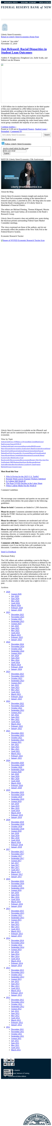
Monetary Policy (35, 460)
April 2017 (15, 870)
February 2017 (17, 874)
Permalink (5, 131)
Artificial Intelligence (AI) (8, 441)
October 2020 (16, 767)
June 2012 (15, 1013)
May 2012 (15, 1016)
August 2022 (16, 712)
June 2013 (15, 984)
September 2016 (17, 888)
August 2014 (16, 949)
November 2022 (17, 706)
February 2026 (17, 608)
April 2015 (15, 929)
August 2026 (16, 594)
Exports (43, 448)
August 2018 (16, 831)
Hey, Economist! (24, 453)
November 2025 (17, 617)
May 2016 (15, 897)
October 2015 (16, 915)
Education (8, 448)
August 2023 (16, 683)
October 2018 (16, 826)
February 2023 (17, 697)
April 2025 (15, 633)
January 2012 (16, 1025)
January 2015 (16, 936)
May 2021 (15, 749)
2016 (8, 879)
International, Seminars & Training (18, 1073)
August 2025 (16, 624)
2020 (8, 760)
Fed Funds (9, 451)
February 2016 (17, 904)
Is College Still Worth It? (16, 481)
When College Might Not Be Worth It (21, 486)
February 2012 (17, 1022)
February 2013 (17, 993)
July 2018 (15, 833)
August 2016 (16, 890)
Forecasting (16, 453)
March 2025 (16, 635)
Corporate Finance (9, 444)
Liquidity (7, 460)
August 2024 (16, 653)
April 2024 (15, 662)
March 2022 (16, 724)
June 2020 (15, 776)
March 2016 (16, 902)
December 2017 (17, 851)
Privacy (10, 1100)
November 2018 (17, 824)
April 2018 (15, 840)
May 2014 (15, 956)
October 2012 (16, 1004)
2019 (8, 790)
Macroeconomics (15, 460)
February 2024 (17, 667)
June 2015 (15, 924)
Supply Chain (31, 464)
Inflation (21, 455)
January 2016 (16, 906)
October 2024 (16, 649)
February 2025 (17, 637)
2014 (8, 938)
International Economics (31, 455)
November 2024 (17, 646)
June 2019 (15, 806)
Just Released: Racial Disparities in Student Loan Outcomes (24, 50)
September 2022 (17, 710)
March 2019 (16, 813)
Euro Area (22, 448)
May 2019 (15, 808)
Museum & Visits (11, 2)
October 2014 (16, 945)
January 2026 (16, 610)
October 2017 (16, 856)
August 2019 (16, 801)
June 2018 (15, 836)
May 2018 (15, 838)
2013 (8, 968)
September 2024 (17, 651)
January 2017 (16, 877)
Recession (32, 462)
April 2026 (15, 603)
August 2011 (16, 1038)
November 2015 (17, 913)
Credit (8, 446)
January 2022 (16, 728)
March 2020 (16, 783)
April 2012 (15, 1018)
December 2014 (17, 940)
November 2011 (17, 1032)
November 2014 (17, 943)
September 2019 (17, 799)
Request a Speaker (14, 1070)
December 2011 (17, 1029)
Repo (13, 464)
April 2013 (15, 988)
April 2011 (15, 1047)
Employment (15, 448)
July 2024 (15, 655)
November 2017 (17, 854)
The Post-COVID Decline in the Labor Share (24, 483)
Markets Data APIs (14, 1088)
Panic (21, 462)
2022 (8, 701)
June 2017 (15, 865)
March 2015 (16, 931)
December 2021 (17, 733)
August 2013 (16, 979)
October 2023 (16, 678)
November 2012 (17, 1002)
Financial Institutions (18, 451)
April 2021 (15, 751)
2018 (8, 820)
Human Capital (14, 455)
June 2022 (15, 717)
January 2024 (16, 669)
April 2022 (15, 722)
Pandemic (17, 462)
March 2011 (16, 1050)
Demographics (27, 446)
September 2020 (17, 769)
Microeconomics (25, 460)
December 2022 (17, 703)
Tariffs (5, 466)
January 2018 (16, 847)
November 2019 (17, 795)
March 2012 (16, 1020)
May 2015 (15, 927)
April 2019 (15, 810)
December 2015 (17, 911)
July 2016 (15, 893)
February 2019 (17, 815)
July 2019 (15, 804)
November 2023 (17, 676)
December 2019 (17, 792)
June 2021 (15, 747)
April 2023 (15, 692)
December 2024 (17, 644)
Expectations (37, 448)
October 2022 (16, 708)
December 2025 (17, 614)
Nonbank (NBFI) (9, 462)
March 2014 (16, 961)
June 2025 (15, 628)
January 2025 (16, 640)
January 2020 (16, 788)
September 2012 (17, 1006)
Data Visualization (14, 1079)
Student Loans (41, 129)
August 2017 (16, 861)
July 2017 (15, 863)
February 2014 (17, 963)
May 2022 (15, 719)
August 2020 (16, 772)
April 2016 (15, 899)
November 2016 (17, 883)
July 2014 (15, 952)
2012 (8, 997)
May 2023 (15, 690)
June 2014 (15, 954)
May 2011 (15, 1045)
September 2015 (17, 918)
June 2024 (15, 658)
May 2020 (15, 779)
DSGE (33, 446)
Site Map (11, 1103)
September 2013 (17, 977)
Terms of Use (12, 1097)
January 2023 (16, 699)
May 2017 (15, 867)
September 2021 (17, 740)
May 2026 (15, 601)
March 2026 (16, 605)
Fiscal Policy (9, 453)
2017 (8, 849)
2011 (8, 1027)
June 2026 (15, 599)
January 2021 (16, 758)
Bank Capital (32, 441)
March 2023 (16, 694)
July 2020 (15, 774)
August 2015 (16, 920)
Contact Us (11, 1094)
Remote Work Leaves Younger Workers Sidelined (26, 479)
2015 (8, 908)
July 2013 (15, 981)
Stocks (17, 464)
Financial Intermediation (31, 451)
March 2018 (16, 842)
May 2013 (15, 986)
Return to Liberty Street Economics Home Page (20, 37)
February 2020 (17, 785)
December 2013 (17, 970)
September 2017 (17, 858)
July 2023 (15, 685)
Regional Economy (28, 2)
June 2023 (15, 687)
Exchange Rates (29, 448)
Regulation (9, 464)
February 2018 (17, 845)
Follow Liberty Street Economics (17, 144)
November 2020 (17, 765)
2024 (8, 642)
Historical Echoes (34, 453)
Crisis (11, 446)
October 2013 (16, 975)
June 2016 (15, 895)
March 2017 (16, 872)
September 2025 (17, 621)
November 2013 (17, 972)
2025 (8, 612)
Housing (8, 455)
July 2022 (15, 715)
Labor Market (11, 457)
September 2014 (17, 947)
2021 (8, 731)
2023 (8, 671)
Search (47, 135)
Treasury (9, 466)
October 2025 (16, 619)
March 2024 (16, 665)
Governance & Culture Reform (17, 1076)
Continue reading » (8, 127)
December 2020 (17, 763)
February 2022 (17, 726)
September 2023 (17, 681)
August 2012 (16, 1009)
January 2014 (16, 965)
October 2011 (16, 1034)
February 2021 (17, 756)
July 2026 (15, 596)
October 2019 (16, 797)
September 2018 (17, 829)
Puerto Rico (26, 462)
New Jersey (43, 460)
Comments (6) (16, 131)
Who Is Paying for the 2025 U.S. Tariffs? (22, 476)
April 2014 (15, 959)
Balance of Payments (22, 441)
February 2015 (17, 934)
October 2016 (16, 886)
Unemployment (17, 466)
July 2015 (15, 922)
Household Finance (26, 129)
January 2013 (16, 995)
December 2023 (17, 674)
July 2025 (15, 626)
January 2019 (16, 817)
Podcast (10, 1091)
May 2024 (15, 660)
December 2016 (17, 881)
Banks (37, 441)
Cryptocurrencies (18, 446)
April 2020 (15, 781)
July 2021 (15, 744)
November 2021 (17, 735)
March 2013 (16, 991)
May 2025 (15, 630)
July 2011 (15, 1041)
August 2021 (16, 742)
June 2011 (15, 1043)
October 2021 (16, 738)
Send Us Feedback (8, 552)
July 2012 (15, 1011)
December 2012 (17, 1000)
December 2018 (17, 822)
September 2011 (17, 1036)
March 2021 (16, 753)
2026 (8, 592)
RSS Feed (11, 139)
